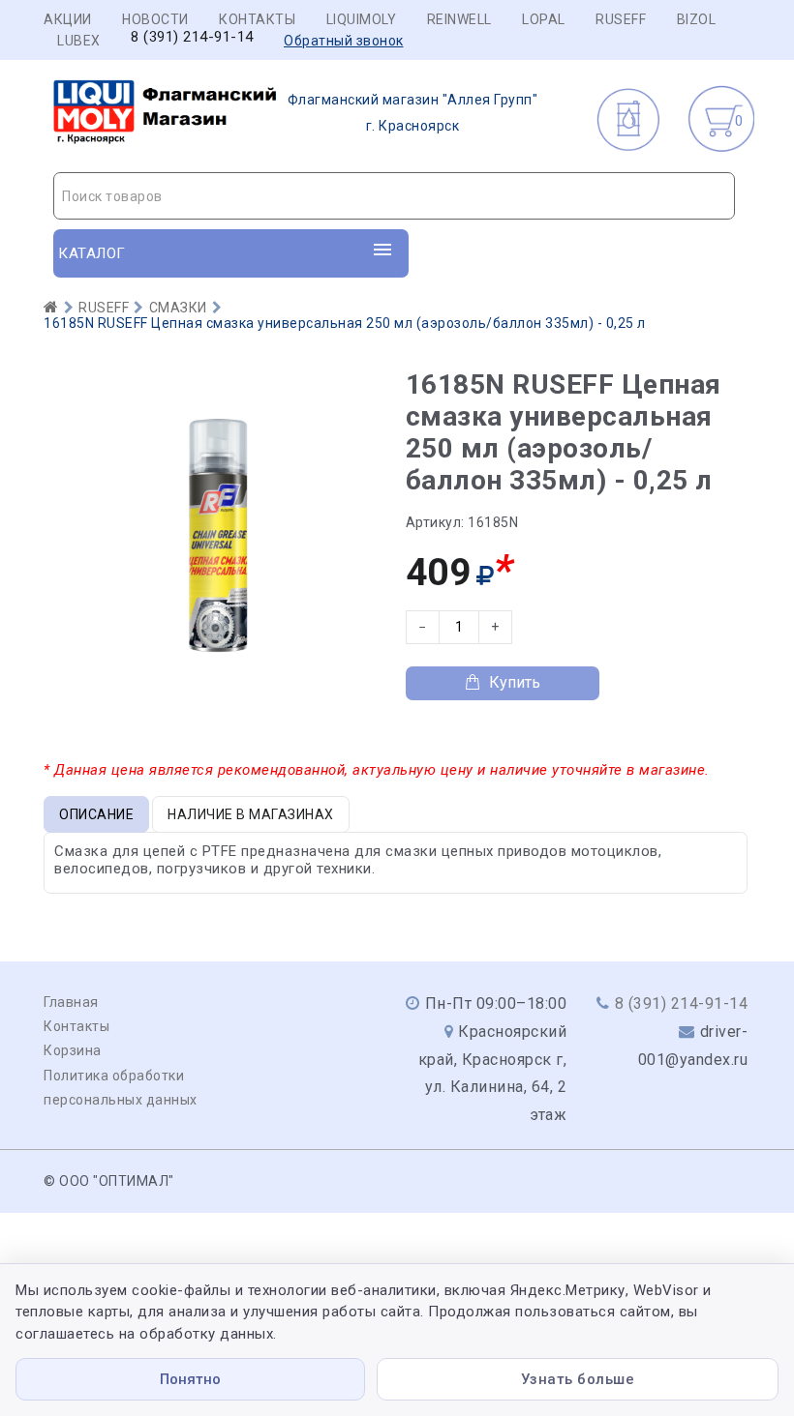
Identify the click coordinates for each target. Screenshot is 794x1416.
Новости (155, 19)
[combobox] (394, 196)
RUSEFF (621, 19)
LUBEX (79, 40)
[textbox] (394, 196)
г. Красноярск (413, 112)
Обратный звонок (344, 40)
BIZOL (697, 19)
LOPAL (543, 19)
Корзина (73, 1050)
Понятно (190, 1379)
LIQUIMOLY (361, 19)
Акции (68, 19)
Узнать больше (578, 1379)
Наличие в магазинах (251, 814)
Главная (71, 1002)
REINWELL (459, 19)
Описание (96, 814)
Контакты (257, 19)
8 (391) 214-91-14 (192, 37)
